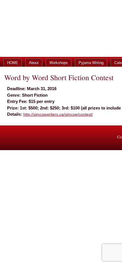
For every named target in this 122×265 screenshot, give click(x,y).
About (34, 63)
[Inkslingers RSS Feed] (7, 138)
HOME (12, 63)
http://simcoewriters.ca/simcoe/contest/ (58, 114)
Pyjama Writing (91, 63)
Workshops (58, 63)
